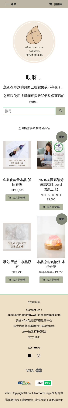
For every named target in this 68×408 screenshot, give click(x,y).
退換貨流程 (12, 399)
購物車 (58, 4)
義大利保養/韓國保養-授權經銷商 (34, 325)
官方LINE (34, 337)
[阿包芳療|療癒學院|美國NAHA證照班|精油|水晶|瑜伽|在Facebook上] (30, 356)
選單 (13, 4)
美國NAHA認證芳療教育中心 (34, 320)
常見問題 (40, 399)
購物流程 (27, 399)
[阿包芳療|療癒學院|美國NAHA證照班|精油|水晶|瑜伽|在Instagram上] (38, 356)
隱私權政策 (56, 399)
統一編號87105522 (34, 331)
